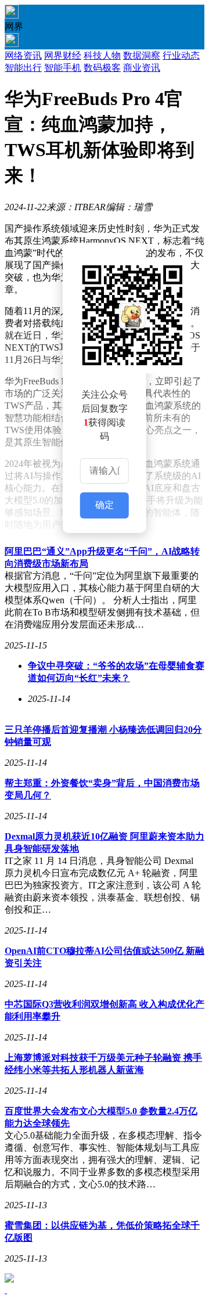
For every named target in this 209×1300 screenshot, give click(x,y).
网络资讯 (23, 55)
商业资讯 (141, 68)
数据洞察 (141, 55)
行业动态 (181, 55)
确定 (104, 505)
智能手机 (62, 68)
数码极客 (102, 68)
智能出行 (23, 68)
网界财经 (62, 55)
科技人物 (102, 55)
